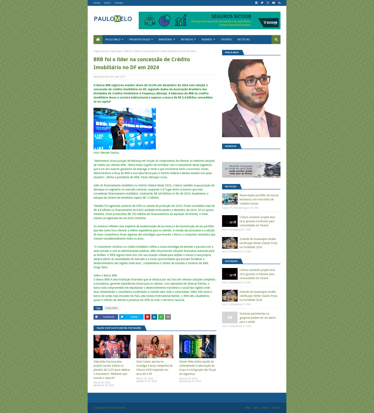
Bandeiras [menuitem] (165, 39)
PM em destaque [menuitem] (139, 39)
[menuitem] (98, 39)
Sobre (107, 3)
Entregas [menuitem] (187, 39)
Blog (247, 407)
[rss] (278, 3)
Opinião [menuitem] (226, 39)
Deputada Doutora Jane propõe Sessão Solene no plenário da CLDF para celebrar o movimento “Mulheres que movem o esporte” (112, 369)
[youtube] (273, 3)
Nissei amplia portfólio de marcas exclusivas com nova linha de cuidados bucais (259, 199)
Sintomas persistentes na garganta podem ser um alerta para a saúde (257, 317)
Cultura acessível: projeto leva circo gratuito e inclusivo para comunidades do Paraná (257, 221)
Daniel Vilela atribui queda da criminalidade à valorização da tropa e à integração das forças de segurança (197, 367)
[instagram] (268, 3)
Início (256, 407)
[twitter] (262, 3)
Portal (97, 3)
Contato (118, 3)
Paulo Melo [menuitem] (113, 39)
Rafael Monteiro (106, 76)
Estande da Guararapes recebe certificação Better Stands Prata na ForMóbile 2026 (258, 243)
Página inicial (101, 51)
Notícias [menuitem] (244, 39)
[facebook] (256, 3)
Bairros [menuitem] (207, 39)
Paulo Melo (116, 51)
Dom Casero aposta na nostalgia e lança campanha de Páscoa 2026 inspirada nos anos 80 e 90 (154, 367)
